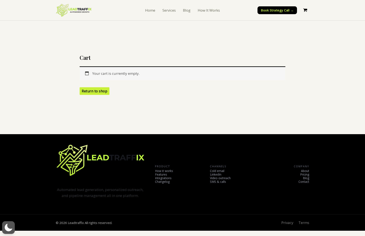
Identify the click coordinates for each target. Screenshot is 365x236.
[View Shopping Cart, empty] (305, 10)
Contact (303, 182)
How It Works (209, 10)
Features (161, 174)
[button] (277, 10)
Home (150, 10)
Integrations (163, 178)
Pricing (304, 174)
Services (169, 10)
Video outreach (220, 178)
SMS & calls (218, 182)
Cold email (217, 171)
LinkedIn (215, 174)
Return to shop (94, 91)
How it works (164, 171)
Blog (187, 10)
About (305, 171)
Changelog (162, 182)
